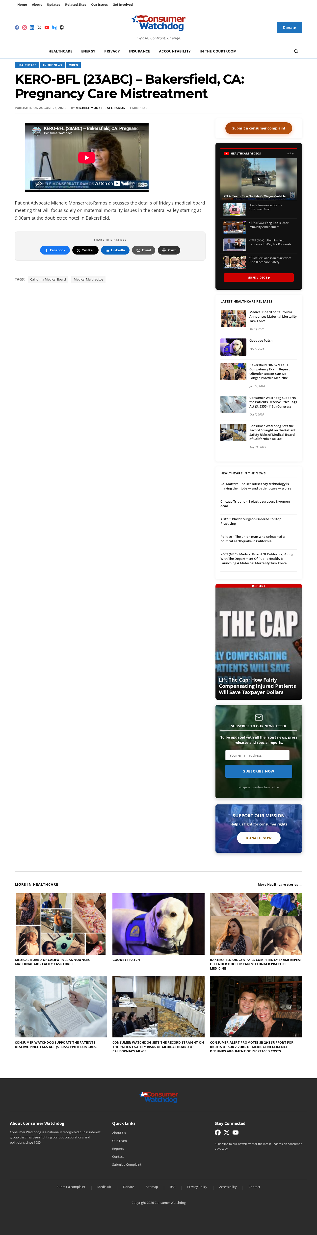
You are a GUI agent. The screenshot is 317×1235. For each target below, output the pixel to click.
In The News (52, 65)
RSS (172, 1186)
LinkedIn (118, 250)
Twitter (88, 250)
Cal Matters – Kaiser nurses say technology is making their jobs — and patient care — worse (255, 486)
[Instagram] (24, 27)
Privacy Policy (197, 1186)
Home (22, 4)
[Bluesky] (54, 27)
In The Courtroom (218, 51)
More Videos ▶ (258, 277)
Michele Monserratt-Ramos (100, 108)
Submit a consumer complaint (258, 128)
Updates (53, 4)
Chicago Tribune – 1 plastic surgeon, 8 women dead (255, 503)
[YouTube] (47, 27)
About (37, 4)
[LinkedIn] (32, 27)
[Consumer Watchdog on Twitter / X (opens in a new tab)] (227, 1134)
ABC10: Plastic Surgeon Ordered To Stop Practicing (250, 521)
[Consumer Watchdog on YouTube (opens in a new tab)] (235, 1134)
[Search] (296, 51)
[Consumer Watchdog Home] (158, 1097)
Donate (128, 1186)
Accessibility (228, 1186)
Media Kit (104, 1186)
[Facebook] (17, 27)
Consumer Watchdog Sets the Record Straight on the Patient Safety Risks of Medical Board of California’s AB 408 (272, 432)
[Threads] (61, 27)
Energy (88, 51)
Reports (118, 1148)
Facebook (57, 250)
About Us (119, 1133)
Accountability (175, 51)
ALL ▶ (290, 153)
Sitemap (152, 1186)
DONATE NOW (259, 837)
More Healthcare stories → (280, 884)
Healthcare (60, 51)
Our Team (119, 1140)
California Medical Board (48, 279)
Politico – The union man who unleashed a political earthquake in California (252, 538)
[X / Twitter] (39, 27)
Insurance (139, 51)
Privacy (112, 51)
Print (172, 250)
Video (73, 65)
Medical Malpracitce (88, 279)
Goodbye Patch (260, 340)
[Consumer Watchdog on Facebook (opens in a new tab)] (218, 1134)
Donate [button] (289, 27)
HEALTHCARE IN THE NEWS (242, 473)
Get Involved (123, 4)
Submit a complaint (71, 1186)
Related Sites (75, 4)
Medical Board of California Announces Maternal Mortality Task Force (273, 316)
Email (146, 250)
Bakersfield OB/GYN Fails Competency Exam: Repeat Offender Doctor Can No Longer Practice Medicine (269, 371)
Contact (118, 1156)
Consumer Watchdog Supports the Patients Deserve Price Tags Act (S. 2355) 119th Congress (273, 402)
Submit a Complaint (126, 1164)
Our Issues (99, 4)
